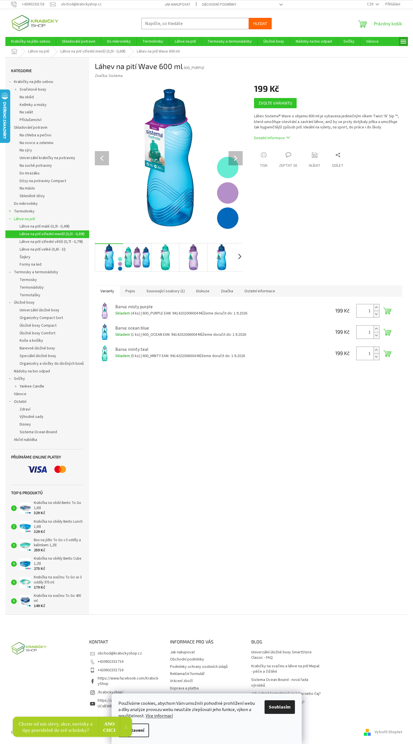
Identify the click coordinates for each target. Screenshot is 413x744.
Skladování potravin (30, 127)
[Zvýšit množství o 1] (376, 307)
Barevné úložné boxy (37, 348)
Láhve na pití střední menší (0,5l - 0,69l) (52, 234)
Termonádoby (32, 287)
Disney (25, 424)
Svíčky (19, 379)
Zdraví (25, 409)
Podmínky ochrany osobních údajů (199, 667)
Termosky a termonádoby (36, 272)
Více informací (159, 716)
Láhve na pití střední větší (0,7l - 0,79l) (51, 242)
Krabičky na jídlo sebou (33, 82)
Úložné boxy (24, 302)
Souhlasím (280, 707)
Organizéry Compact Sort (41, 318)
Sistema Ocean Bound (38, 432)
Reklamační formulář (187, 674)
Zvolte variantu (275, 103)
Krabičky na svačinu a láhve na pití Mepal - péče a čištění (285, 669)
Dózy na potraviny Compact (43, 181)
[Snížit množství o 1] (376, 314)
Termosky (28, 280)
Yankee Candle (32, 386)
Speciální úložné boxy (38, 356)
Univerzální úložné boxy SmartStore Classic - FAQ (281, 655)
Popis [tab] (130, 291)
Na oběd (27, 97)
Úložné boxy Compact (38, 325)
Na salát (26, 112)
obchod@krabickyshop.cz (120, 653)
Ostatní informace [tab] (259, 291)
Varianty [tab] (107, 291)
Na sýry (26, 150)
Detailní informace (269, 138)
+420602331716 (110, 661)
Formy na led (30, 264)
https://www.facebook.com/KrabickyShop (128, 681)
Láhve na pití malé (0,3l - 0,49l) (45, 226)
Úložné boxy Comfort (37, 333)
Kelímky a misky (33, 105)
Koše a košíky (31, 340)
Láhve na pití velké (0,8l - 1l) (43, 249)
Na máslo (27, 188)
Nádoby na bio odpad (32, 371)
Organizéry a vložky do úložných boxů (52, 363)
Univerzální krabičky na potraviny (47, 158)
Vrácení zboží (181, 681)
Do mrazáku (29, 173)
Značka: (109, 76)
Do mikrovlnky (26, 204)
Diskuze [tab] (202, 291)
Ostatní (20, 402)
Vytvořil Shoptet (388, 732)
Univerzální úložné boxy (39, 310)
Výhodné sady (31, 417)
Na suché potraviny (36, 165)
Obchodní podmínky (219, 4)
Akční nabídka (25, 440)
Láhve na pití (24, 219)
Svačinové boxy (33, 89)
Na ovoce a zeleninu (36, 143)
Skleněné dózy (32, 196)
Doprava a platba (184, 688)
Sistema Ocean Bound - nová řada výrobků (279, 682)
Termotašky (30, 295)
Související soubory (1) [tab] (165, 291)
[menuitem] (30, 41)
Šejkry (25, 257)
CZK (370, 4)
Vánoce (20, 394)
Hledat (260, 23)
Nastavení (133, 730)
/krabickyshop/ (110, 692)
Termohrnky (24, 211)
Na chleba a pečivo (35, 135)
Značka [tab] (227, 291)
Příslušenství (30, 120)
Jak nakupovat (177, 4)
